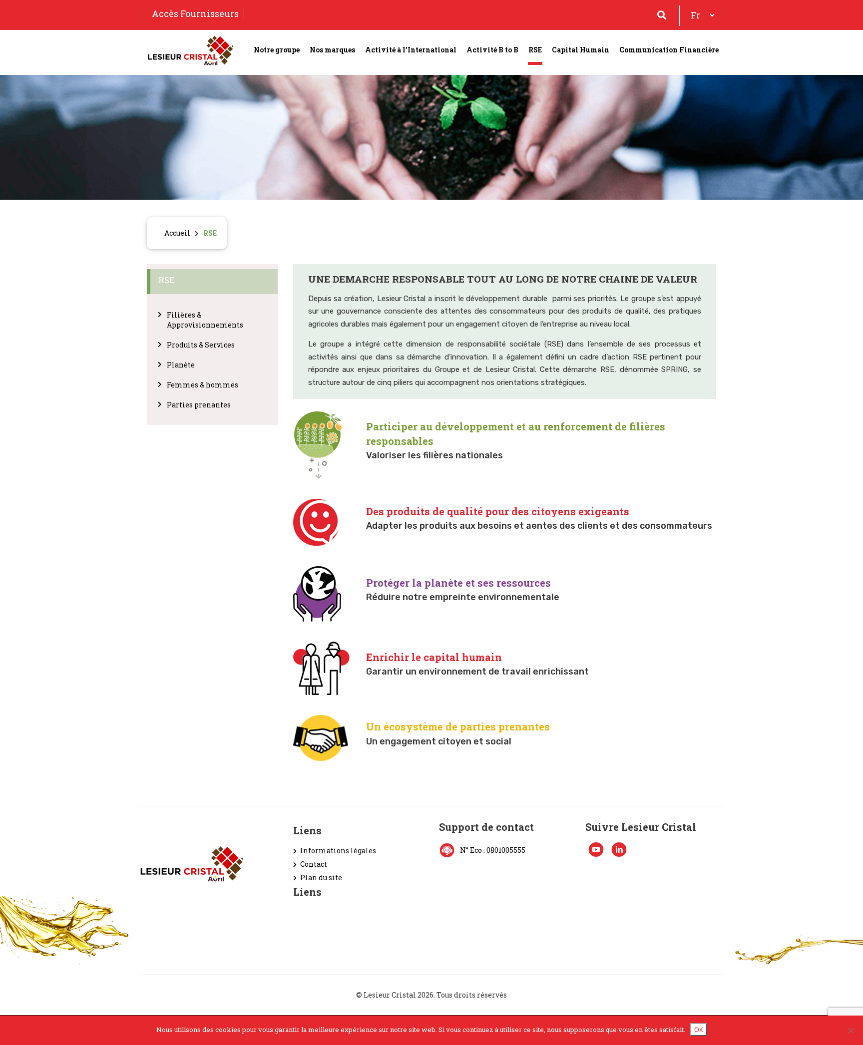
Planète (181, 364)
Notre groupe (277, 49)
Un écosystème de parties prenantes (458, 726)
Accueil (177, 233)
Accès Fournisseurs (195, 13)
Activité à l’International (410, 49)
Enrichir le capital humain (434, 657)
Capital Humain (580, 49)
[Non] (851, 1031)
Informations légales (338, 850)
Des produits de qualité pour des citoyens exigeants (497, 511)
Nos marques (332, 49)
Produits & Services (201, 344)
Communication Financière (669, 49)
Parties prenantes (199, 404)
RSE (535, 49)
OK (698, 1030)
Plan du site (321, 877)
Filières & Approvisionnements (205, 320)
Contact (313, 864)
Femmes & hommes (202, 384)
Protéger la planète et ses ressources (458, 582)
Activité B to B (492, 49)
